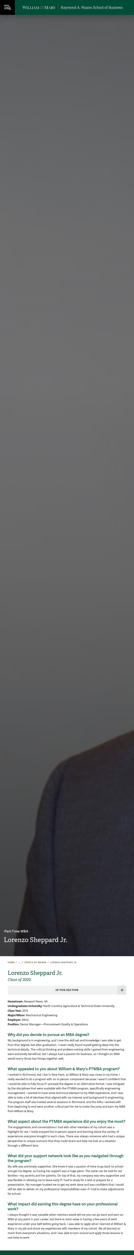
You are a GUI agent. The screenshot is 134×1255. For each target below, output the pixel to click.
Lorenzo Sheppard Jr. (35, 940)
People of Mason (35, 962)
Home (11, 962)
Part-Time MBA (16, 931)
